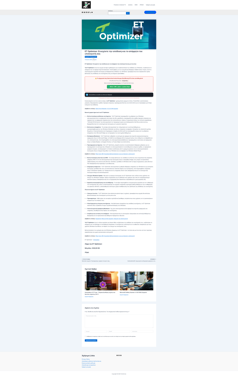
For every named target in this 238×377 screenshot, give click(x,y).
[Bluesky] (92, 12)
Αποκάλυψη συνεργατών (89, 365)
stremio (130, 5)
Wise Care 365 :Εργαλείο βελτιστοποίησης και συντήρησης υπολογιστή (115, 154)
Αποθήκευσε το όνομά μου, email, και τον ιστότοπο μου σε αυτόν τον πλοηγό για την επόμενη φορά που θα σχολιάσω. (111, 336)
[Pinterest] (88, 12)
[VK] (90, 12)
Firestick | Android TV (120, 5)
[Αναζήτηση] (128, 13)
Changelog (96, 240)
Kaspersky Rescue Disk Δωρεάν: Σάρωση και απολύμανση (112, 218)
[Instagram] (84, 12)
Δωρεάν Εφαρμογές (91, 57)
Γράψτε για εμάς (150, 5)
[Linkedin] (86, 12)
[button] (150, 12)
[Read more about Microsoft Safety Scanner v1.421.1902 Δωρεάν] (136, 281)
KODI (136, 5)
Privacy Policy (86, 359)
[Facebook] (82, 12)
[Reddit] (119, 355)
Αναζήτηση (110, 10)
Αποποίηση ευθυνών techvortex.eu (91, 361)
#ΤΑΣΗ (142, 5)
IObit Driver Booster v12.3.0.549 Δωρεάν (107, 108)
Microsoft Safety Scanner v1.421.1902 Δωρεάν (133, 292)
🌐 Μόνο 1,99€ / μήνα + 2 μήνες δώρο (119, 86)
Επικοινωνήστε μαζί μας (88, 363)
